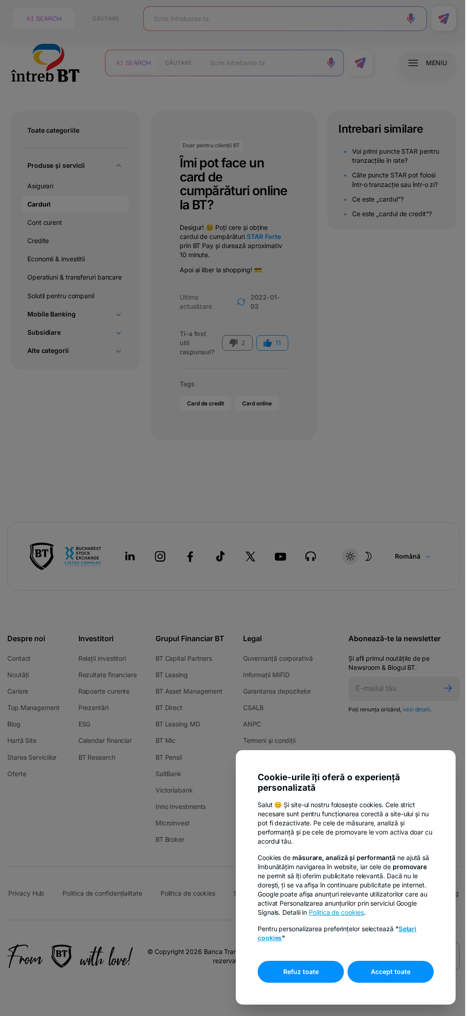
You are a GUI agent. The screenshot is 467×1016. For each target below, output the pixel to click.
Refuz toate (294, 971)
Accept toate (384, 971)
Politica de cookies (329, 912)
